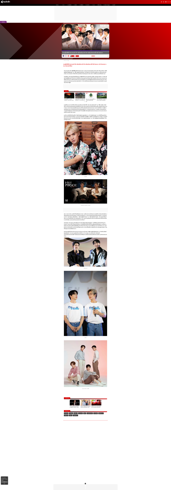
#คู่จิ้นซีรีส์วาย (75, 415)
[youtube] (166, 2)
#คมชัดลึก (71, 413)
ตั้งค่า (4, 483)
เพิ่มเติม (2, 480)
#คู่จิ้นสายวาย (101, 413)
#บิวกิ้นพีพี (95, 413)
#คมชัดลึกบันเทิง (89, 413)
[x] (164, 2)
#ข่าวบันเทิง (80, 413)
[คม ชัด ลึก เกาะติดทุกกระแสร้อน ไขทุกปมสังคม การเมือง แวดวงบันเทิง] (85, 2)
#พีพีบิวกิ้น (66, 415)
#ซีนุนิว (70, 415)
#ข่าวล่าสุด (66, 413)
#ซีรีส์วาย (75, 413)
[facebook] (161, 2)
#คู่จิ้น (85, 413)
